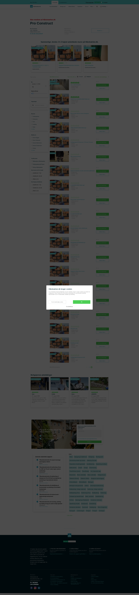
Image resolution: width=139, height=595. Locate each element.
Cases (92, 578)
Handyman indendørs (96, 500)
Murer (71, 456)
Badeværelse (73, 467)
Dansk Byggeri (36, 137)
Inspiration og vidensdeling (56, 576)
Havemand (85, 507)
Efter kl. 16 (35, 179)
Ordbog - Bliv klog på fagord (97, 581)
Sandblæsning (90, 464)
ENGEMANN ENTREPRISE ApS (78, 242)
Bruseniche (72, 474)
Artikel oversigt (74, 581)
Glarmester (35, 119)
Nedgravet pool (102, 474)
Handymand (84, 503)
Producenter (94, 579)
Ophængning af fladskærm (82, 500)
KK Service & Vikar (75, 314)
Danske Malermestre (37, 142)
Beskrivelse (80, 428)
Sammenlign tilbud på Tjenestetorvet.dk (76, 583)
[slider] (39, 93)
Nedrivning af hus (85, 492)
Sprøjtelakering (99, 496)
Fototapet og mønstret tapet (77, 496)
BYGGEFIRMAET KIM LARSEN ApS (79, 228)
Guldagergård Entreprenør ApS (78, 357)
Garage (86, 467)
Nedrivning (103, 492)
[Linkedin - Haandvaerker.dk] (39, 588)
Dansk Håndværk (36, 140)
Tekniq (34, 148)
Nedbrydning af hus (75, 492)
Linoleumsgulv (80, 510)
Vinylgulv (94, 510)
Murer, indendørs (81, 474)
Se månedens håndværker (56, 581)
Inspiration (80, 6)
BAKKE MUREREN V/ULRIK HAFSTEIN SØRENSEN (83, 170)
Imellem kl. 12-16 (37, 176)
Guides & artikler (95, 576)
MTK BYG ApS (74, 328)
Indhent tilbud (71, 6)
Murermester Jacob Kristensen (78, 199)
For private (55, 2)
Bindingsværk (99, 456)
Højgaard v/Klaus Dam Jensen (78, 271)
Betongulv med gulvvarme (76, 485)
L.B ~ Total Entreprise (76, 84)
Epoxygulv (72, 510)
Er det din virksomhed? (36, 33)
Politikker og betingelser (76, 578)
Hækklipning (93, 507)
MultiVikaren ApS (74, 343)
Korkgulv (88, 510)
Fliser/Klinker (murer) (75, 471)
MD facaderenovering (76, 156)
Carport (80, 467)
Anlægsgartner (36, 116)
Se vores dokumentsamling (97, 583)
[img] (97, 6)
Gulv (34, 121)
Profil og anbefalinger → (103, 85)
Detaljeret (89, 76)
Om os (86, 6)
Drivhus (72, 500)
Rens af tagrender (102, 507)
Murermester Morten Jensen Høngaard (80, 113)
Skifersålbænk (82, 482)
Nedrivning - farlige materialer (95, 489)
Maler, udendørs (89, 496)
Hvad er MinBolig (54, 584)
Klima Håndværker (38, 167)
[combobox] (39, 86)
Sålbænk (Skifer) (85, 478)
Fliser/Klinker (85, 471)
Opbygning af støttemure (80, 456)
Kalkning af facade (92, 460)
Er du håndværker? (54, 578)
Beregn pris (63, 6)
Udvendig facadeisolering (96, 485)
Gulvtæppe (101, 510)
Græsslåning (92, 503)
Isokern (86, 485)
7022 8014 (35, 582)
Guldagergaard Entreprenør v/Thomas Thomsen (82, 142)
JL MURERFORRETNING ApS (77, 185)
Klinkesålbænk (73, 482)
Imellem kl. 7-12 (37, 173)
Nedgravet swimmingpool (97, 478)
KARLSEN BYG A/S (75, 256)
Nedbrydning (95, 492)
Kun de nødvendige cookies (57, 301)
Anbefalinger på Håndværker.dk (57, 579)
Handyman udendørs (75, 507)
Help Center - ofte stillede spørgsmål (58, 583)
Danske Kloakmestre (37, 145)
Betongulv (90, 482)
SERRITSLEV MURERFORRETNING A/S (80, 99)
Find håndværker (53, 6)
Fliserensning (92, 467)
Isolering (34, 124)
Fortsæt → (89, 441)
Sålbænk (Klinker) (74, 478)
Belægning (91, 456)
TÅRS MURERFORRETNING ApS (78, 127)
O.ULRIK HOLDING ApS (76, 213)
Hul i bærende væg (95, 471)
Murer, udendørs (92, 474)
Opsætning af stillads (101, 464)
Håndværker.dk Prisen (38, 164)
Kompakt (81, 76)
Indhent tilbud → (102, 88)
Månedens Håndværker (39, 161)
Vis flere (33, 129)
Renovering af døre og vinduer (77, 460)
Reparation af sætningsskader (77, 464)
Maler (34, 127)
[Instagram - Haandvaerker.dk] (36, 588)
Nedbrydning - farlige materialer (78, 489)
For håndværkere (63, 2)
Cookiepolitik (73, 579)
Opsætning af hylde (75, 503)
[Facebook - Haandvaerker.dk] (32, 588)
